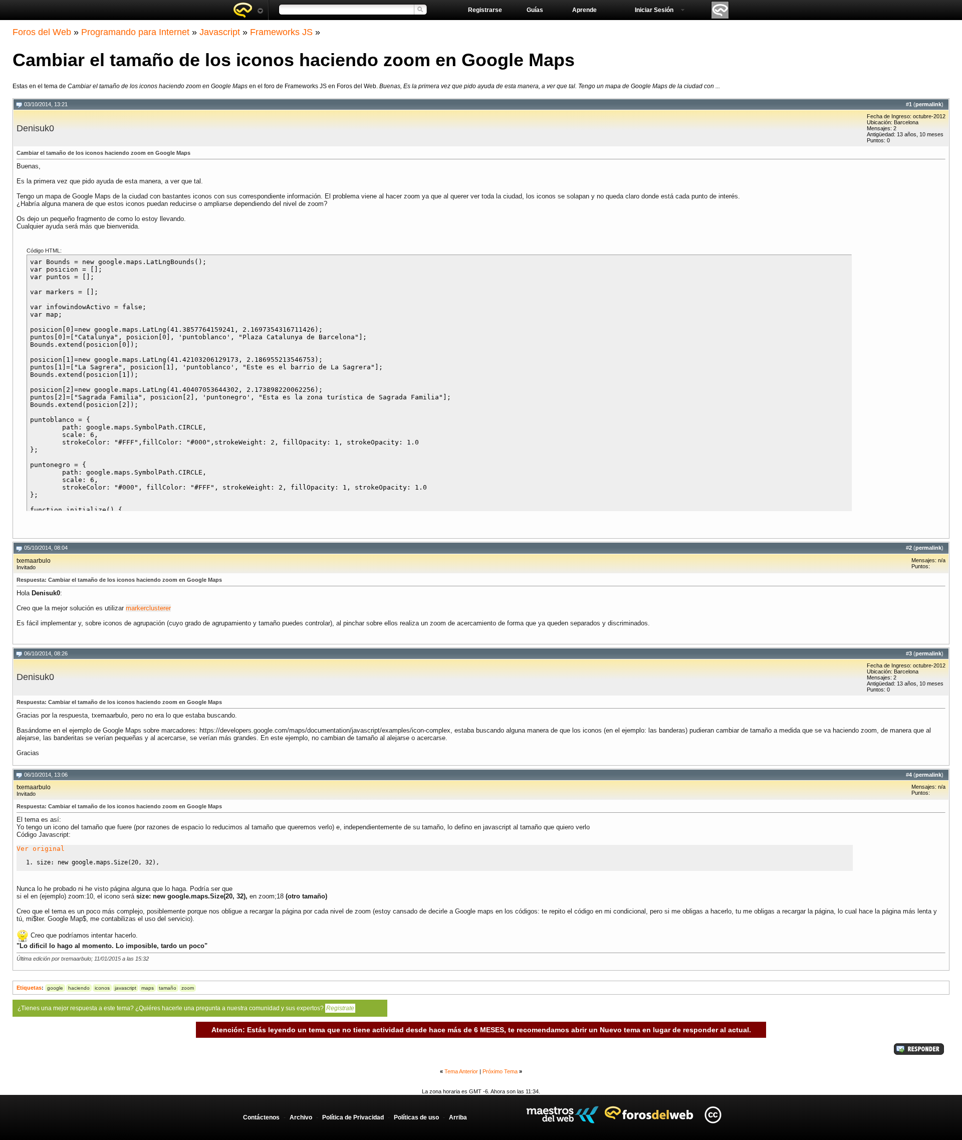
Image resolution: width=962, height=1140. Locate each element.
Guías (535, 10)
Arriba (458, 1117)
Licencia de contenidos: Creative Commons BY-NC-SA (713, 1114)
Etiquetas (29, 988)
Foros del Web (42, 32)
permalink (928, 104)
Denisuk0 (35, 128)
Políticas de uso (416, 1117)
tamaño (167, 988)
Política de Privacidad (353, 1117)
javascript (125, 988)
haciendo (79, 988)
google (55, 988)
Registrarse (485, 10)
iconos (102, 988)
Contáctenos (261, 1117)
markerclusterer (148, 608)
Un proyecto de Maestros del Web (562, 1114)
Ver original (41, 848)
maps (147, 988)
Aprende (584, 10)
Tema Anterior (461, 1071)
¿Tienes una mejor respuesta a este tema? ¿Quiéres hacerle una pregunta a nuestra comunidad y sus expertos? (186, 1008)
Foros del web (248, 10)
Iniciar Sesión (654, 10)
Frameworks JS (281, 32)
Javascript (219, 32)
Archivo (301, 1117)
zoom (187, 988)
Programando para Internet (135, 32)
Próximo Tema (500, 1071)
